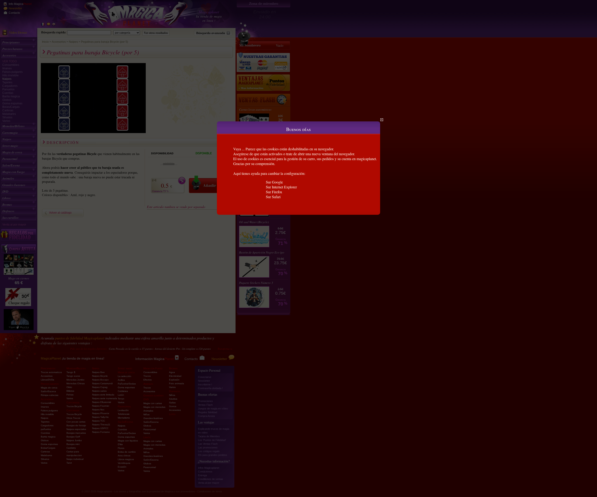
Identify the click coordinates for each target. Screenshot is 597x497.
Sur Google (274, 182)
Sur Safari (273, 196)
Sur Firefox (274, 191)
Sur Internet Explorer (281, 186)
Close (381, 119)
